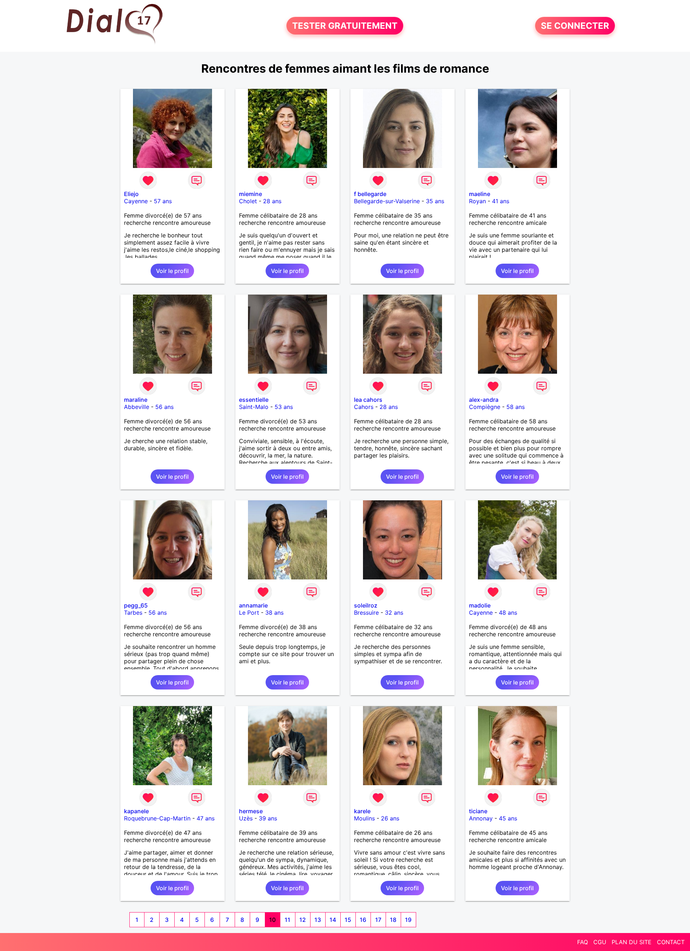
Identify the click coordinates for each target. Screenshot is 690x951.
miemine (250, 193)
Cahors (363, 406)
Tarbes (133, 612)
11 (287, 919)
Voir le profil (172, 270)
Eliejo (131, 193)
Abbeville (136, 406)
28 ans (272, 201)
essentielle (253, 399)
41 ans (500, 201)
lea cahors (368, 399)
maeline (479, 193)
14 (333, 919)
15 (348, 919)
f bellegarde (370, 193)
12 (302, 919)
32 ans (394, 612)
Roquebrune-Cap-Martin (157, 818)
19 (408, 919)
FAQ (582, 942)
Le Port (249, 612)
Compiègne (484, 406)
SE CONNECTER (575, 26)
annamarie (253, 605)
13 (317, 919)
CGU (599, 942)
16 (363, 919)
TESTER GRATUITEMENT (344, 26)
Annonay (481, 818)
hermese (251, 811)
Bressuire (366, 612)
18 (393, 919)
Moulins (364, 818)
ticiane (478, 811)
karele (362, 811)
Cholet (248, 201)
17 (378, 919)
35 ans (435, 201)
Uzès (246, 818)
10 (272, 919)
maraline (135, 399)
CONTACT (671, 942)
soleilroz (365, 605)
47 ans (206, 818)
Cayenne (136, 201)
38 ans (274, 612)
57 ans (163, 201)
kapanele (136, 811)
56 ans (164, 406)
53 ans (284, 406)
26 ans (390, 818)
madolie (480, 605)
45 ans (508, 818)
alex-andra (483, 399)
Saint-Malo (253, 406)
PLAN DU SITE (632, 942)
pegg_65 (136, 605)
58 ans (515, 406)
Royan (477, 201)
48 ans (508, 612)
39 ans (268, 818)
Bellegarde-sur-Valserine (387, 201)
